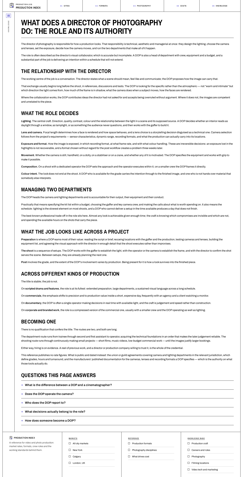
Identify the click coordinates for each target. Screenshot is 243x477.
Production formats (142, 443)
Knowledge (220, 6)
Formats (101, 6)
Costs (182, 6)
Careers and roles (201, 450)
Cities (65, 6)
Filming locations (200, 463)
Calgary (77, 456)
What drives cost (140, 456)
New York (77, 450)
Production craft (200, 443)
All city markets (80, 443)
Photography (142, 6)
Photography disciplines (144, 450)
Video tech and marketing (205, 469)
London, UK (79, 463)
